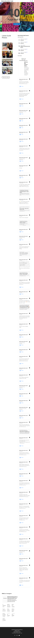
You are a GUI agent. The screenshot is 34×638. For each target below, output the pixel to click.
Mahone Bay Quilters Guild (26, 63)
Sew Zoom (22, 40)
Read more (25, 83)
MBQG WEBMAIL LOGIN (17, 631)
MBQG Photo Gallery (6, 77)
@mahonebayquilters (12, 596)
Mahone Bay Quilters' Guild (7, 1)
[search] (30, 1)
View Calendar (20, 55)
